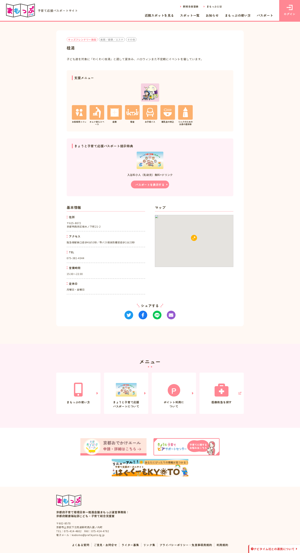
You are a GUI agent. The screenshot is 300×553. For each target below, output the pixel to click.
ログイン (289, 14)
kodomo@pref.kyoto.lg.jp (88, 535)
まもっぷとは (214, 6)
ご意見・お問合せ (105, 545)
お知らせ (212, 15)
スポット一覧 (190, 15)
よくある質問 (80, 545)
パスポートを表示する (150, 184)
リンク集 (149, 545)
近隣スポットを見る (159, 15)
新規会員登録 (190, 6)
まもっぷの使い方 (238, 15)
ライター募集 (130, 545)
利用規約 (222, 545)
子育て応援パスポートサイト (58, 10)
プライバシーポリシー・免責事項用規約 (186, 545)
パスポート (265, 15)
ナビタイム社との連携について (274, 549)
